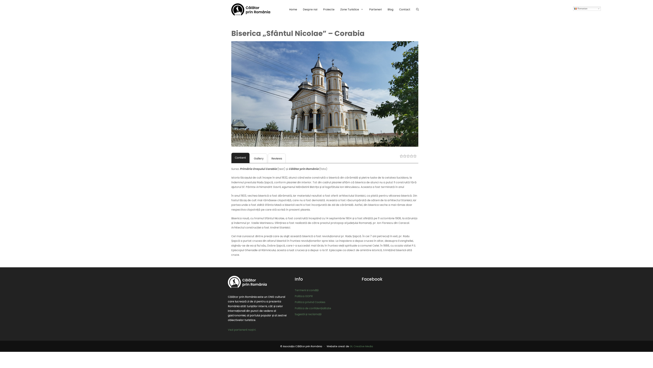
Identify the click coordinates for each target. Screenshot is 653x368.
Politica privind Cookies (310, 302)
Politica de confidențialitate (313, 308)
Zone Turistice (349, 9)
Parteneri (375, 9)
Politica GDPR (304, 296)
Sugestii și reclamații (308, 314)
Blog (390, 9)
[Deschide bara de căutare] (417, 9)
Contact (404, 9)
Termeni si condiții (307, 290)
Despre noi (310, 9)
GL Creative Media (361, 346)
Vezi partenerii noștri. (242, 330)
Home (293, 9)
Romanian (582, 8)
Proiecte (328, 9)
